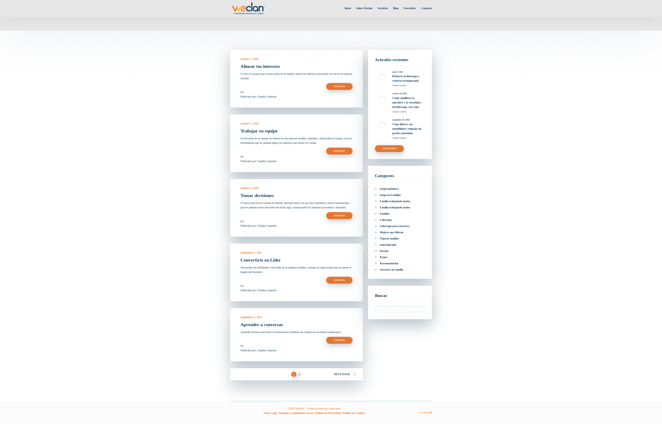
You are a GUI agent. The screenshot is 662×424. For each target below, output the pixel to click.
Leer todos (389, 148)
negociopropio (388, 244)
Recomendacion (389, 263)
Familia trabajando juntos (395, 201)
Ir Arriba (423, 412)
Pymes (383, 257)
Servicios (383, 8)
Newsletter (410, 8)
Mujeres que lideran (391, 232)
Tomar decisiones (257, 195)
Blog (395, 8)
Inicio (347, 8)
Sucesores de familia (391, 269)
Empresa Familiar (390, 195)
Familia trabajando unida (395, 207)
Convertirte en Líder (260, 260)
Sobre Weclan (364, 8)
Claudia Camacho (267, 96)
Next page (342, 374)
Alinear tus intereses (260, 66)
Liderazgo (386, 219)
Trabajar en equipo (259, 130)
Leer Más (339, 86)
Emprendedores (389, 188)
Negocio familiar (389, 238)
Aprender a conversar (261, 324)
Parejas (384, 250)
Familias (385, 213)
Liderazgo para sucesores (394, 226)
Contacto (426, 8)
